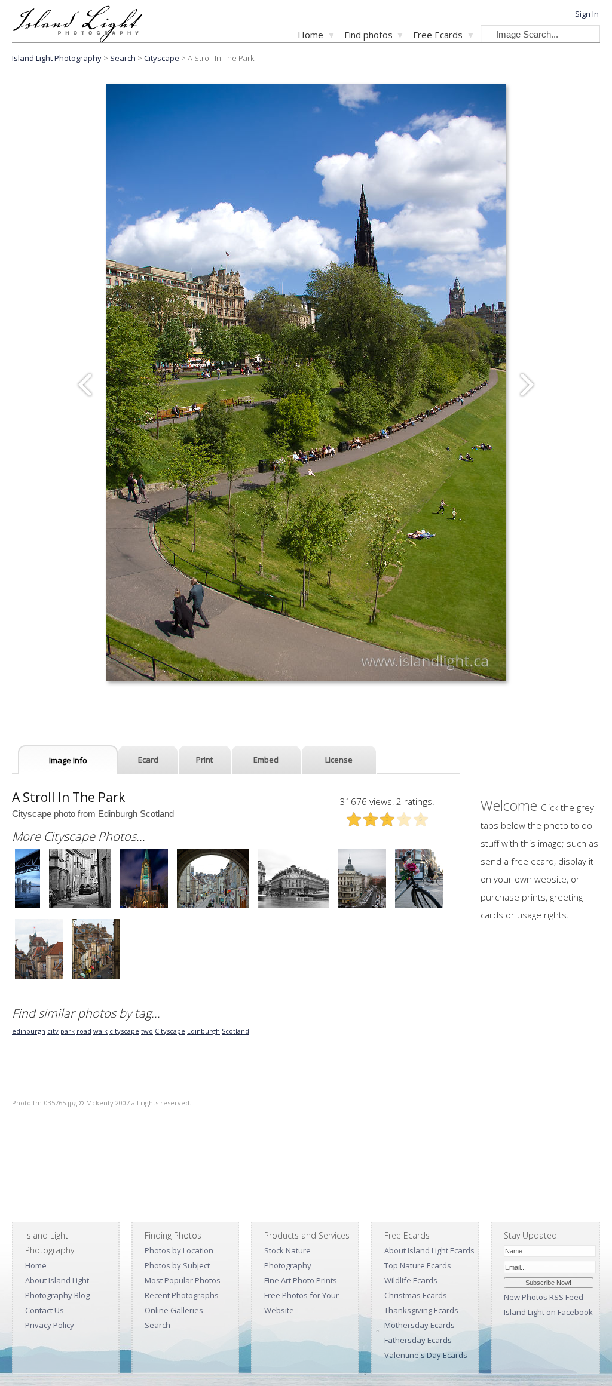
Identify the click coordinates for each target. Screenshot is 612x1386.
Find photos (368, 35)
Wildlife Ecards (410, 1280)
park (67, 1031)
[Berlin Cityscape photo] (144, 907)
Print (204, 759)
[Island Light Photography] (77, 39)
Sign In (587, 13)
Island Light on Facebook (548, 1312)
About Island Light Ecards (429, 1250)
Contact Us (44, 1310)
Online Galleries (174, 1310)
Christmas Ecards (415, 1295)
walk (100, 1031)
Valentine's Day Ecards (425, 1355)
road (83, 1031)
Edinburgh (203, 1031)
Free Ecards (438, 35)
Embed (266, 759)
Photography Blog (57, 1295)
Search (157, 1325)
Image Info (68, 760)
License (339, 759)
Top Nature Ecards (417, 1265)
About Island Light (57, 1280)
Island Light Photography (57, 58)
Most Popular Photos (183, 1280)
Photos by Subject (177, 1265)
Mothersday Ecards (419, 1325)
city (53, 1031)
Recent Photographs (182, 1295)
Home (310, 35)
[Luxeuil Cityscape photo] (80, 907)
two (147, 1031)
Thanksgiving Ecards (421, 1310)
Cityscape (161, 58)
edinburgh (28, 1031)
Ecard (148, 759)
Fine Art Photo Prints (300, 1280)
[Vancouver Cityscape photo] (27, 907)
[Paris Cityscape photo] (293, 907)
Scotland (235, 1031)
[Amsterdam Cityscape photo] (419, 907)
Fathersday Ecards (418, 1340)
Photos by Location (179, 1250)
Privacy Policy (49, 1325)
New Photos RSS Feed (543, 1297)
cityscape (124, 1031)
